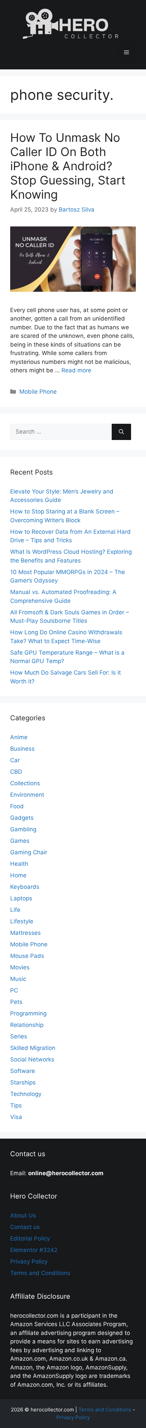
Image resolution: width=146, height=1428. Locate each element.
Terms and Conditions (40, 1273)
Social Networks (32, 1059)
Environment (27, 794)
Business (22, 748)
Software (22, 1071)
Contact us (25, 1227)
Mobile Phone (38, 391)
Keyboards (24, 886)
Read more (76, 370)
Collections (25, 783)
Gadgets (22, 817)
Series (18, 1036)
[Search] (121, 432)
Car (15, 760)
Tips (16, 1105)
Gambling (23, 829)
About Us (23, 1215)
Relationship (26, 1024)
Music (18, 978)
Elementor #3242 (33, 1250)
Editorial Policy (30, 1238)
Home (18, 875)
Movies (20, 967)
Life (15, 909)
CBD (16, 771)
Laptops (21, 898)
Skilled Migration (32, 1048)
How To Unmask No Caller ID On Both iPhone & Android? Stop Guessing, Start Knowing (68, 165)
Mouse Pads (27, 955)
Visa (16, 1117)
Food (17, 806)
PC (14, 990)
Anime (19, 737)
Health (19, 863)
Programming (28, 1013)
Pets (16, 1001)
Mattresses (25, 932)
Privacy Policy (29, 1261)
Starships (23, 1082)
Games (20, 840)
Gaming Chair (28, 852)
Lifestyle (21, 921)
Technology (25, 1094)
